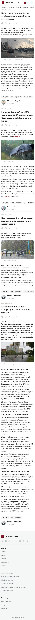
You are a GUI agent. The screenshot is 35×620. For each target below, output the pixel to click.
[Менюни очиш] (32, 2)
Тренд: (3, 7)
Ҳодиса (32, 7)
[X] (16, 23)
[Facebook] (13, 23)
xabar (8, 196)
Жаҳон (3, 566)
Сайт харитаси (6, 601)
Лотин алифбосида (18, 203)
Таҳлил (3, 559)
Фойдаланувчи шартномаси (10, 576)
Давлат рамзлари (7, 583)
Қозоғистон (28, 97)
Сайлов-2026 (11, 7)
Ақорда (18, 7)
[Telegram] (9, 23)
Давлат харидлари (7, 590)
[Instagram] (2, 23)
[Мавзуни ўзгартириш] (26, 2)
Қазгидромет (16, 97)
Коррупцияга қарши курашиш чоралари (13, 587)
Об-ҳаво (5, 97)
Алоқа (3, 605)
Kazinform (16, 137)
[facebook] (13, 541)
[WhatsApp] (6, 23)
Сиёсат (3, 555)
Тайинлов (25, 7)
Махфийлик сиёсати (7, 580)
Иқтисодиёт (5, 562)
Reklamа (4, 608)
